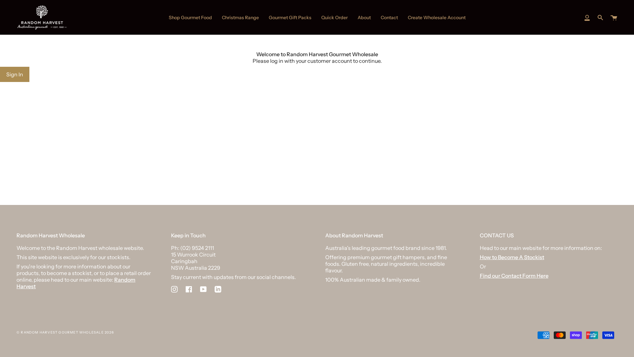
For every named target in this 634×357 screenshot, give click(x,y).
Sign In (14, 74)
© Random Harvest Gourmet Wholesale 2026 (65, 332)
